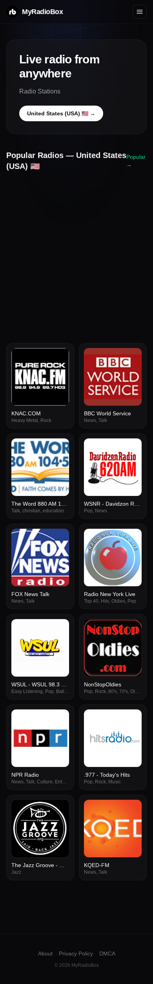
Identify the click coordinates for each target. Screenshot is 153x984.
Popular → (136, 161)
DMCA (107, 953)
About (45, 953)
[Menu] (140, 12)
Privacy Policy (76, 953)
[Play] (59, 358)
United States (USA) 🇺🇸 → (61, 113)
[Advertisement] (76, 254)
